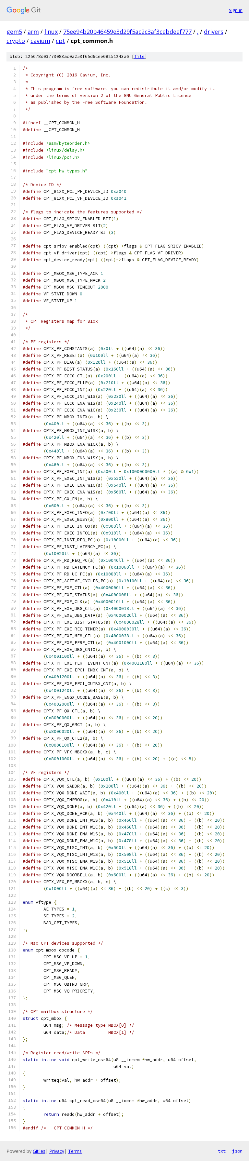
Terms (75, 1151)
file (139, 56)
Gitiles (39, 1151)
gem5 (14, 31)
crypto (15, 41)
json (237, 1151)
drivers (213, 31)
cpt (60, 41)
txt (222, 1151)
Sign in (236, 10)
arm (33, 31)
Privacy (56, 1151)
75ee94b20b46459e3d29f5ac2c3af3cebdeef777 (127, 31)
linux (51, 31)
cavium (40, 41)
